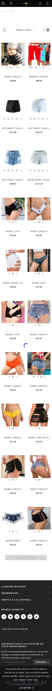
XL (18, 67)
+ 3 (21, 119)
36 (12, 170)
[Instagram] (16, 616)
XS (36, 67)
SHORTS (12, 11)
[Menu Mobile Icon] (3, 3)
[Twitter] (10, 616)
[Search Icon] (11, 3)
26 (8, 119)
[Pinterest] (23, 616)
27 (12, 119)
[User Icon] (40, 3)
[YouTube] (36, 616)
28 (39, 170)
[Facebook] (3, 616)
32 (4, 170)
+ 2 (47, 67)
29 (16, 119)
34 (8, 170)
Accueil (4, 11)
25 (4, 119)
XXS (31, 67)
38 (16, 170)
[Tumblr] (29, 616)
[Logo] (26, 3)
